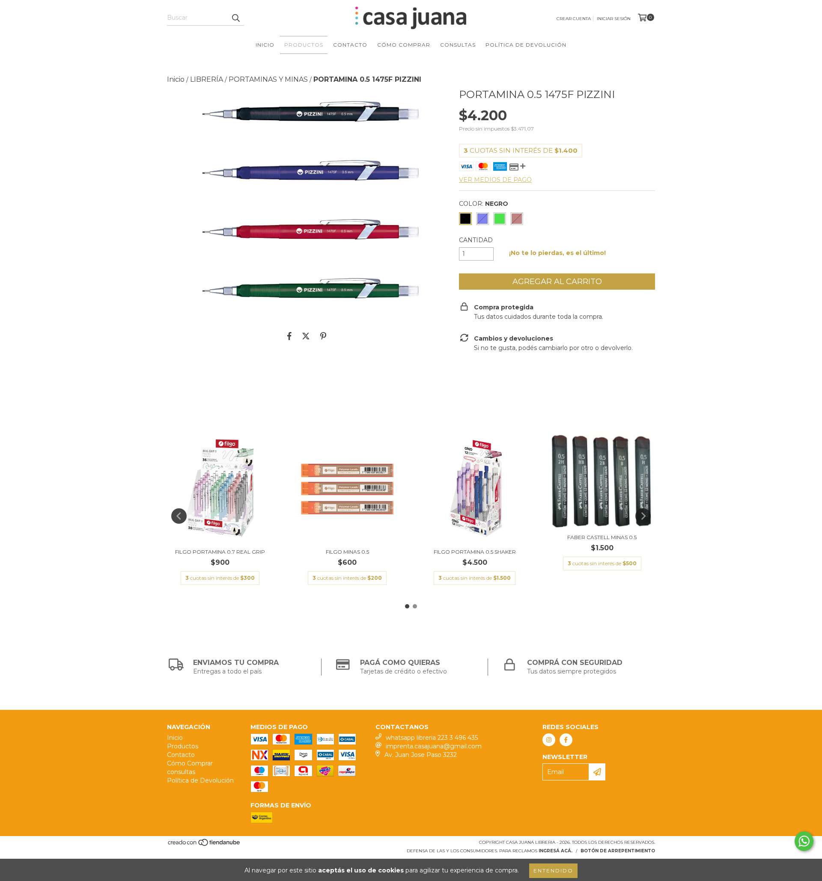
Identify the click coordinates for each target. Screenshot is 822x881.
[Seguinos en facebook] (566, 739)
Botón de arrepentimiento (618, 851)
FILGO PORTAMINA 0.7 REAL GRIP (220, 552)
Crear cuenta (574, 18)
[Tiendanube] (204, 845)
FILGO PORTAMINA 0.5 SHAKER (475, 552)
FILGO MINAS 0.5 (347, 552)
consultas (458, 45)
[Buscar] (235, 18)
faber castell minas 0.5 (602, 537)
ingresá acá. (555, 851)
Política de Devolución (525, 45)
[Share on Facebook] (289, 336)
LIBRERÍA (206, 79)
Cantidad (476, 240)
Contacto (350, 45)
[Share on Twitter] (306, 336)
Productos (303, 45)
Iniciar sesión (614, 18)
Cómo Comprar (403, 45)
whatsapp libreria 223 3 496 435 (432, 738)
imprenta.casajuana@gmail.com (434, 746)
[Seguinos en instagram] (548, 739)
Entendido (553, 870)
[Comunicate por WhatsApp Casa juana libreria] (804, 841)
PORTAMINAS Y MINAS (268, 79)
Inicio (265, 45)
